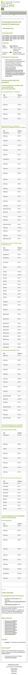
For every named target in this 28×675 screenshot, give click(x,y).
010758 (19, 173)
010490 (19, 97)
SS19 (11, 38)
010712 (19, 154)
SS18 (18, 38)
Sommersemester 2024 (10, 622)
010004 (19, 535)
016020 (19, 347)
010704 (19, 140)
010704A (19, 145)
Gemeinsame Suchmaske (10, 657)
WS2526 (7, 35)
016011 (19, 339)
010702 (19, 458)
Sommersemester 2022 (10, 628)
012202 (19, 309)
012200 (19, 305)
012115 (19, 301)
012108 (19, 297)
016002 (19, 323)
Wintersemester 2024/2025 (11, 621)
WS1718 (22, 38)
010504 (19, 114)
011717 (19, 486)
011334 (19, 208)
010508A (19, 448)
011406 (19, 224)
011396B (19, 216)
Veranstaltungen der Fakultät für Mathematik (15, 601)
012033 (19, 284)
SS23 (3, 37)
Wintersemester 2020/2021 (11, 632)
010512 (19, 453)
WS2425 (15, 35)
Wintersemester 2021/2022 (11, 629)
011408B (19, 227)
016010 (19, 336)
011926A (19, 271)
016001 (19, 318)
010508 (19, 444)
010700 (19, 136)
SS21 (18, 37)
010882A (19, 188)
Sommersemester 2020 (10, 634)
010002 (19, 530)
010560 (19, 132)
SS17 (3, 40)
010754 (19, 168)
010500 (19, 109)
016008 (19, 333)
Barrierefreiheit (14, 668)
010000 (19, 525)
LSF (6, 598)
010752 (19, 163)
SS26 (3, 35)
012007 (19, 278)
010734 (19, 159)
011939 (19, 502)
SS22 (11, 37)
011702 (19, 483)
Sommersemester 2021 (10, 631)
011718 (19, 489)
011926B (19, 274)
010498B (19, 573)
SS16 (11, 40)
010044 (19, 555)
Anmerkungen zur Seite (13, 664)
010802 (19, 184)
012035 (19, 290)
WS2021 (22, 37)
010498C (19, 435)
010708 (19, 150)
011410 (19, 230)
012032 (19, 281)
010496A (19, 104)
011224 (19, 205)
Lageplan (7, 642)
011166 (19, 196)
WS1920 (7, 38)
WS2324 (22, 35)
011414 (19, 238)
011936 (19, 499)
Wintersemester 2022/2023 (11, 626)
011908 (19, 267)
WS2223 (7, 37)
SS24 (18, 35)
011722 (19, 496)
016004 (19, 329)
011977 (19, 505)
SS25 (11, 35)
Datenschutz (14, 671)
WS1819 (15, 38)
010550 (19, 250)
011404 (19, 219)
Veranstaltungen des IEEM (11, 604)
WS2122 (15, 37)
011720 (19, 492)
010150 (19, 559)
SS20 (3, 38)
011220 (19, 201)
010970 (19, 191)
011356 (19, 212)
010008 (19, 539)
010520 (19, 118)
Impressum (14, 673)
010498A (19, 569)
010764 (19, 179)
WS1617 (7, 40)
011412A (19, 235)
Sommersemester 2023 (10, 625)
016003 (19, 326)
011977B (19, 508)
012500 (19, 578)
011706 (19, 262)
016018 (19, 344)
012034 (19, 287)
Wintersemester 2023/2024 (11, 624)
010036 (19, 548)
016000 (19, 314)
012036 (19, 294)
